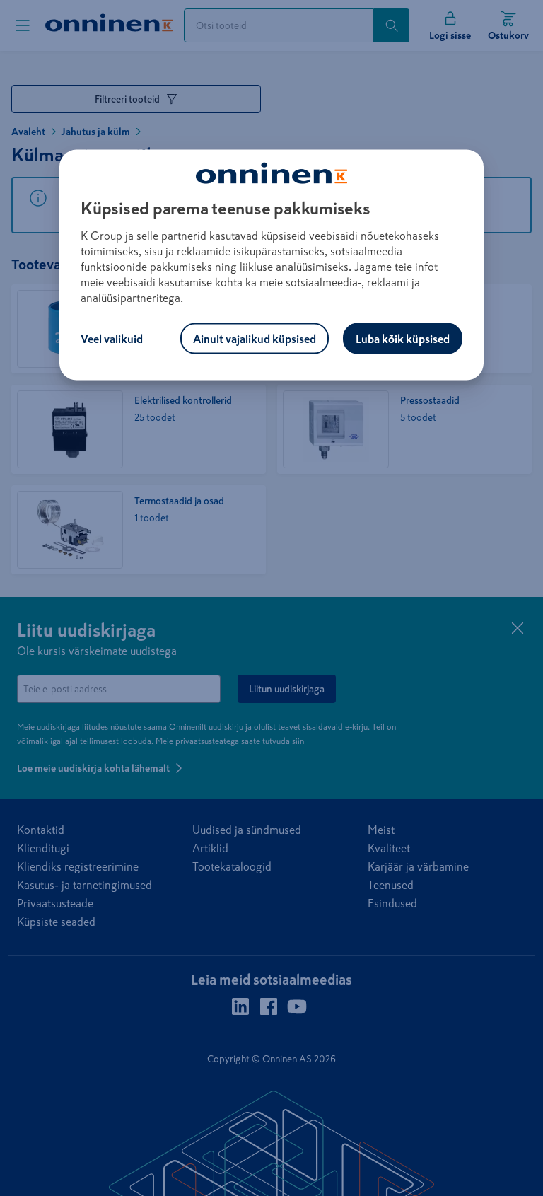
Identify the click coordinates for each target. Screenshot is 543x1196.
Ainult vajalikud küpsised (254, 338)
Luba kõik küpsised (403, 338)
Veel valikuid (112, 338)
